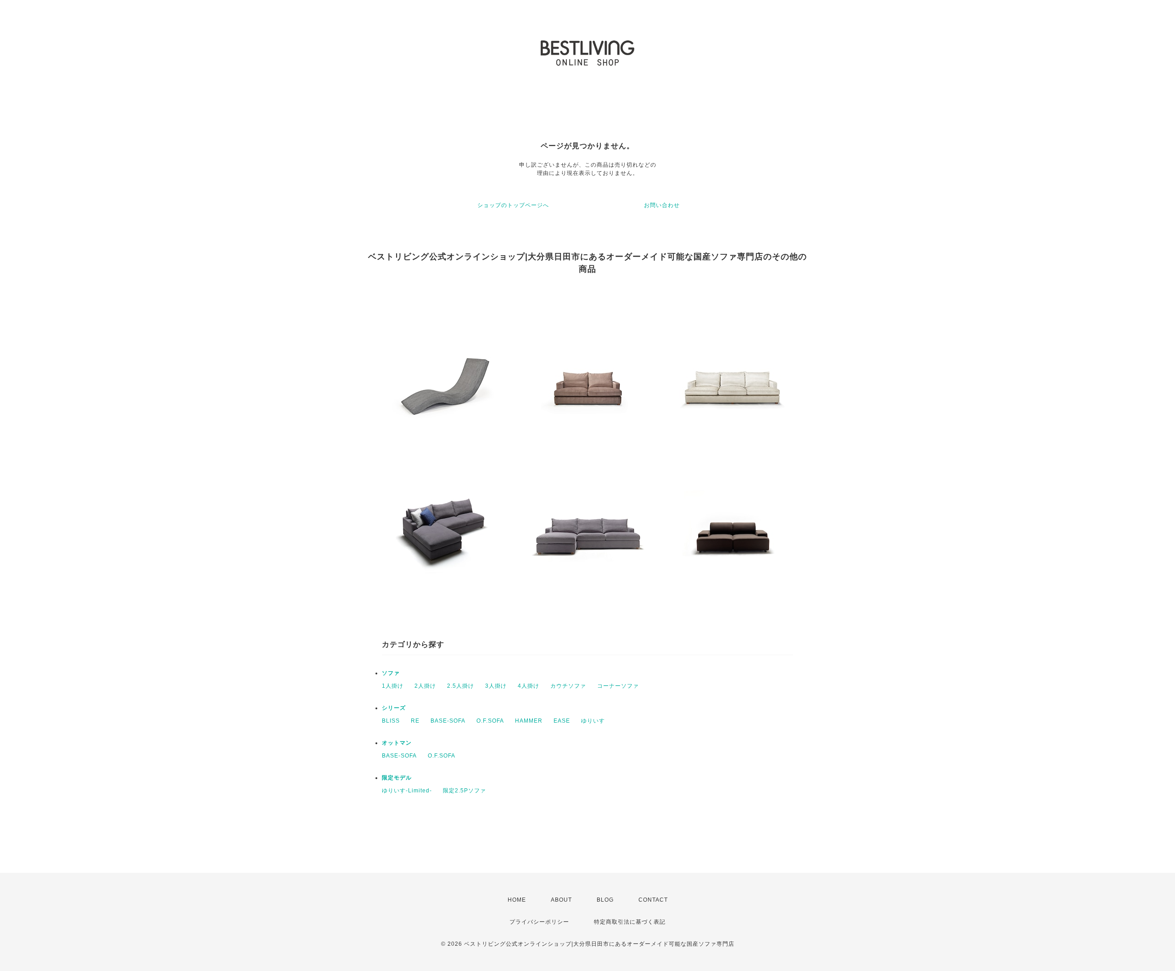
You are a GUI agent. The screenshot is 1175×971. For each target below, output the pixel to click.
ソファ (391, 673)
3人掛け (496, 686)
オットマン (397, 743)
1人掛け (392, 686)
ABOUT (561, 900)
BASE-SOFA (448, 721)
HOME (517, 900)
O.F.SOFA (490, 721)
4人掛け (528, 686)
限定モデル (397, 778)
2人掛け (425, 686)
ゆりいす (593, 721)
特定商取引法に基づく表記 (630, 922)
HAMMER (529, 721)
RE (415, 721)
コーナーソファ (618, 686)
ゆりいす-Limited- (407, 790)
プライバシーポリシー (539, 922)
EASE (562, 721)
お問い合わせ (662, 205)
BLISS (391, 721)
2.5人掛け (460, 686)
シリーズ (394, 708)
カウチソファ (568, 686)
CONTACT (653, 900)
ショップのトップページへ (513, 205)
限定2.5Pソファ (464, 790)
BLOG (605, 900)
